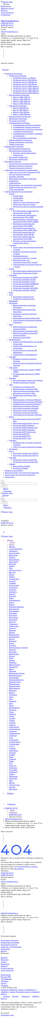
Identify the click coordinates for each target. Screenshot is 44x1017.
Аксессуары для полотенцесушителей (20, 475)
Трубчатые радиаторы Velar (24, 387)
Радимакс (12, 440)
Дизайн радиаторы (16, 144)
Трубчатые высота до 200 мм (24, 78)
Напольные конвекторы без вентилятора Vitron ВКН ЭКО (25, 229)
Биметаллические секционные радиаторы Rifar (25, 328)
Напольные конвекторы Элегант (26, 423)
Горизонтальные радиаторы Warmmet (28, 402)
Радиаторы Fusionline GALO (24, 282)
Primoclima (13, 303)
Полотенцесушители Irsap (23, 297)
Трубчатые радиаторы (17, 76)
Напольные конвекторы (18, 157)
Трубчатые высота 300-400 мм (25, 80)
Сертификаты (6, 979)
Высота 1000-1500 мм (21, 97)
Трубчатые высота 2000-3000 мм (26, 93)
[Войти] (2, 530)
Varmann (12, 378)
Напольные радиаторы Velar (24, 393)
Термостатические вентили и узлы (22, 187)
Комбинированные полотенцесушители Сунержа (25, 257)
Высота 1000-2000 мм (21, 114)
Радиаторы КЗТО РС (21, 434)
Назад (12, 542)
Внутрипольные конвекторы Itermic (27, 271)
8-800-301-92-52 (7, 23)
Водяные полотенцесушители (20, 166)
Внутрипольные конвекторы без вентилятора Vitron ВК (26, 212)
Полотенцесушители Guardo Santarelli (28, 207)
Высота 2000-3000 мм (21, 104)
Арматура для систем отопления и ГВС (24, 172)
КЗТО (11, 417)
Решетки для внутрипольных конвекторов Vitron (24, 242)
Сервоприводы (15, 183)
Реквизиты (5, 964)
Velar (11, 385)
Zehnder (12, 464)
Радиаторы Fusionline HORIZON (26, 284)
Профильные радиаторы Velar (25, 395)
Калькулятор (6, 975)
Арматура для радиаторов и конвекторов (21, 170)
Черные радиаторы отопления (21, 142)
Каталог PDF (6, 977)
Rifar (11, 325)
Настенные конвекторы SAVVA (25, 455)
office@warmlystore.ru (10, 21)
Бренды (4, 951)
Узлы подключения (16, 189)
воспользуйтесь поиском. (28, 866)
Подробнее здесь (7, 1015)
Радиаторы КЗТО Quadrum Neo (25, 428)
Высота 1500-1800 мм (21, 99)
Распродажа (9, 477)
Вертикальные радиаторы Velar (25, 389)
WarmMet (12, 398)
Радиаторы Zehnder (20, 468)
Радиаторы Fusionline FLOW (24, 280)
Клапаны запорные (16, 177)
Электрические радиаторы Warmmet (27, 415)
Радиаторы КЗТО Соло (22, 438)
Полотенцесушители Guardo (24, 204)
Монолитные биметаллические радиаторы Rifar (25, 334)
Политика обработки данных (12, 990)
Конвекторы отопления (14, 146)
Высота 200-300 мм (20, 108)
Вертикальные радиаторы (19, 95)
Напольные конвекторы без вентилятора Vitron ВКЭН (24, 233)
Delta (11, 292)
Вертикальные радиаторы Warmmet (27, 400)
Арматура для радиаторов (11, 947)
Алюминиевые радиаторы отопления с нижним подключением (27, 130)
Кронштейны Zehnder (21, 466)
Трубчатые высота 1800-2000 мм (26, 91)
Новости (4, 966)
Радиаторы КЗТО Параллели (24, 432)
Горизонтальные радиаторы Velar (26, 391)
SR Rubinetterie (15, 340)
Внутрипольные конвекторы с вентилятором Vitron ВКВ (25, 216)
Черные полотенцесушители (20, 168)
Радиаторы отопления (13, 74)
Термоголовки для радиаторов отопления (25, 185)
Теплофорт (13, 449)
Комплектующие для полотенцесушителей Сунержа (25, 261)
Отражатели (14, 181)
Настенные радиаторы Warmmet (25, 408)
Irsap (11, 295)
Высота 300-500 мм (20, 110)
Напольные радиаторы (18, 119)
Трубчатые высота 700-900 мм (25, 84)
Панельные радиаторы (18, 106)
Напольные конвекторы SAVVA (25, 453)
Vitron (11, 209)
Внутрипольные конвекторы (20, 151)
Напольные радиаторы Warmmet (26, 406)
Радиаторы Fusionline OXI (23, 286)
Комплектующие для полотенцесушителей (22, 473)
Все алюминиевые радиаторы (24, 138)
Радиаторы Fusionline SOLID (24, 290)
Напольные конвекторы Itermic (25, 273)
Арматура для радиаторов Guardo (26, 202)
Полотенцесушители (13, 162)
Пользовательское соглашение (28, 992)
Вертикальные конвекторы (19, 149)
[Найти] (5, 486)
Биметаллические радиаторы (20, 140)
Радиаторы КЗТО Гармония (24, 430)
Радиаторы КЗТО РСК (22, 436)
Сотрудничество (7, 970)
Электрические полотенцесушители (23, 164)
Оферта (4, 994)
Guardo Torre (18, 200)
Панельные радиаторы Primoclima (26, 318)
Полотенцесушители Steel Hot (25, 460)
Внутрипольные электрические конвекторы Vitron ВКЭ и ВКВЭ (26, 220)
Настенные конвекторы (18, 159)
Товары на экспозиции (14, 470)
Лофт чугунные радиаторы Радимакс (27, 447)
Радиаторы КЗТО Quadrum (23, 425)
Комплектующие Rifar (22, 337)
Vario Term (13, 367)
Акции (3, 962)
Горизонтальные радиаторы (20, 116)
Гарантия (4, 985)
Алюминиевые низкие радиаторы (26, 127)
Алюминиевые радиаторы (19, 123)
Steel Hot (12, 458)
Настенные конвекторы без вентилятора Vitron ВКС (24, 238)
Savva (11, 451)
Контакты (4, 960)
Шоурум (4, 958)
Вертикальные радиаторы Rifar (25, 331)
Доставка (4, 981)
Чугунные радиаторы (17, 121)
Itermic (11, 269)
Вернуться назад (7, 869)
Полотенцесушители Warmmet (25, 410)
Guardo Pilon (18, 196)
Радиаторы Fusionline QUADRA (25, 288)
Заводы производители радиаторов (18, 192)
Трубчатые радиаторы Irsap (23, 299)
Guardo (12, 194)
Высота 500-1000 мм (21, 112)
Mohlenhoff (13, 301)
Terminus (12, 357)
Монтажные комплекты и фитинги (23, 179)
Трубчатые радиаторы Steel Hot (25, 462)
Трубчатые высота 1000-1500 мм (26, 86)
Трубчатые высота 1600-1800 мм (26, 89)
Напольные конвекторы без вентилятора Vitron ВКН (24, 225)
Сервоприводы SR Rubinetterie (25, 355)
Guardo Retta (18, 198)
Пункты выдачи (7, 968)
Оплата (4, 983)
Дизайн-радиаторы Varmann (24, 383)
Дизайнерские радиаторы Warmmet (27, 404)
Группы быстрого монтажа (19, 174)
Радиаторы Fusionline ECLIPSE (25, 277)
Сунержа (12, 245)
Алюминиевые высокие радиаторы (27, 125)
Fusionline (13, 275)
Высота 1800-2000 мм (21, 101)
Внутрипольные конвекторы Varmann (28, 380)
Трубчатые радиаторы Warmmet (25, 413)
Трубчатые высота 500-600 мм (25, 82)
